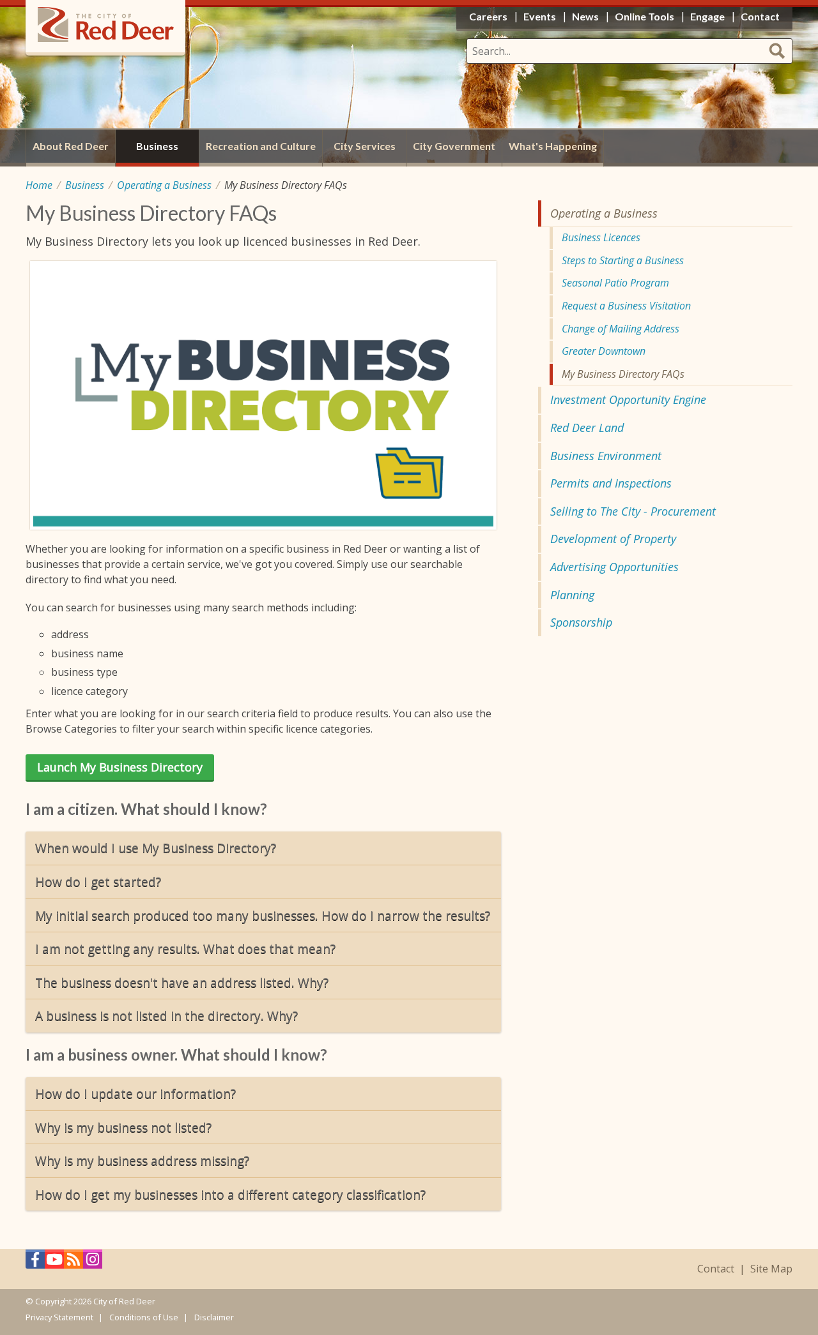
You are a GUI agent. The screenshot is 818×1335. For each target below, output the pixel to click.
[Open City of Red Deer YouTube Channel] (54, 1262)
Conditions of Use (143, 1317)
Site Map (771, 1269)
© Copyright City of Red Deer (90, 1301)
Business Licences (601, 237)
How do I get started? (98, 881)
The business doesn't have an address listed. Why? (181, 982)
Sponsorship (581, 622)
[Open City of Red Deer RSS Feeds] (73, 1262)
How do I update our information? (135, 1093)
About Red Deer (71, 146)
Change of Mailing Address (620, 329)
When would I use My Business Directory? (155, 847)
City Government (454, 146)
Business (84, 185)
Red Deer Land (587, 427)
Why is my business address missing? (142, 1160)
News (585, 16)
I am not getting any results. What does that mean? (185, 948)
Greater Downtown (603, 351)
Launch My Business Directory (120, 767)
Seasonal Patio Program (615, 283)
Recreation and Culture (261, 146)
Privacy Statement (59, 1317)
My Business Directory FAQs (623, 374)
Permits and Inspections (611, 483)
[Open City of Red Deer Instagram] (92, 1262)
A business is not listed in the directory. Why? (166, 1015)
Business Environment (605, 455)
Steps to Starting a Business (623, 260)
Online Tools (644, 16)
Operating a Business (164, 185)
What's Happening (553, 146)
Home (39, 185)
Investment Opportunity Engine (628, 399)
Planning (572, 594)
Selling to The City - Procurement (633, 511)
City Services (365, 146)
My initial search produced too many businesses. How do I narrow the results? (262, 915)
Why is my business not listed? (123, 1127)
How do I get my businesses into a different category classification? (230, 1194)
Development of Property (613, 538)
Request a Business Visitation (626, 306)
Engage (707, 16)
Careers (488, 16)
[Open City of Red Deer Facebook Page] (35, 1262)
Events (539, 16)
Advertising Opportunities (614, 566)
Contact (715, 1269)
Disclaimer (214, 1317)
